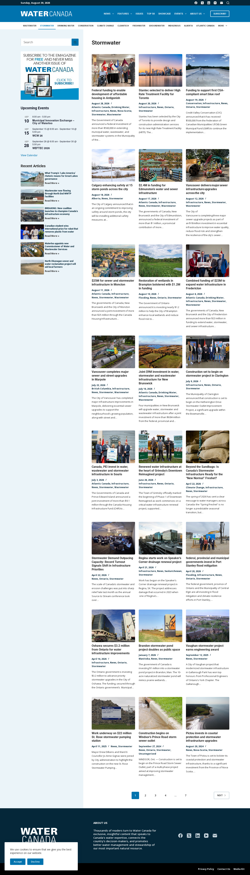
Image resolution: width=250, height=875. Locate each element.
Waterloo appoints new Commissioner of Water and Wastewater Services (59, 246)
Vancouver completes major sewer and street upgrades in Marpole (110, 375)
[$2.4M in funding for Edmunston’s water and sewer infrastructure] (160, 165)
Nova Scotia (124, 110)
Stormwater (47, 25)
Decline (35, 861)
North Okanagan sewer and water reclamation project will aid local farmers (60, 264)
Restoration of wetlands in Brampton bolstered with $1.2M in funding (159, 284)
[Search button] (75, 42)
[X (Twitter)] (202, 2)
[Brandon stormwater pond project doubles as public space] (160, 625)
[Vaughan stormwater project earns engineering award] (207, 625)
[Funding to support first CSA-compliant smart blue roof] (207, 70)
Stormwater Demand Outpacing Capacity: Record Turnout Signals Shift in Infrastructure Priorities (112, 563)
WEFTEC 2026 (41, 148)
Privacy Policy (206, 869)
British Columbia (101, 388)
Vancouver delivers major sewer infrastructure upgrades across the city (207, 189)
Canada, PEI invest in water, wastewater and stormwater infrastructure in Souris (110, 470)
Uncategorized (147, 753)
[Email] (221, 2)
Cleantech (123, 25)
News (107, 13)
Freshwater (139, 25)
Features (123, 13)
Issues (139, 13)
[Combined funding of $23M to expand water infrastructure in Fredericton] (207, 260)
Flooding (144, 297)
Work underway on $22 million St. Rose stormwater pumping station (112, 737)
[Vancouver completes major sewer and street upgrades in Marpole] (113, 352)
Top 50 (151, 13)
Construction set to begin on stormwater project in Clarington (207, 373)
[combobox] (46, 42)
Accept (18, 861)
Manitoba (144, 658)
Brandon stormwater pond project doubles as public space (159, 647)
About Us (196, 13)
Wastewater (29, 25)
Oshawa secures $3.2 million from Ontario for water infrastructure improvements (111, 649)
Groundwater (157, 25)
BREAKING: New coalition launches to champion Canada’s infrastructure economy (61, 211)
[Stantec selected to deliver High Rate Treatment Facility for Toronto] (160, 70)
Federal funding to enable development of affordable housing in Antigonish (109, 94)
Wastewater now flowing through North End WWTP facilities (58, 193)
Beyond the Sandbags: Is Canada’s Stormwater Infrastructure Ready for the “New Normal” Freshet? (204, 472)
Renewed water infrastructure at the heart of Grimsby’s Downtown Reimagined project (160, 470)
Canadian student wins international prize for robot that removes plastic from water (61, 228)
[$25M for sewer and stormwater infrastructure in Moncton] (113, 260)
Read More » (52, 183)
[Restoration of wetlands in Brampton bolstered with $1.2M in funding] (160, 260)
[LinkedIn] (208, 2)
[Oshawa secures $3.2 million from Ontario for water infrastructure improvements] (113, 625)
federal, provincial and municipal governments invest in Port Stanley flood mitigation (207, 562)
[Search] (228, 2)
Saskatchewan (173, 571)
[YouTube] (215, 2)
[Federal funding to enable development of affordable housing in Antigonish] (113, 70)
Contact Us (223, 869)
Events (178, 13)
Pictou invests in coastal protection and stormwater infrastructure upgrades (203, 737)
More (221, 25)
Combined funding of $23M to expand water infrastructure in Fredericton (206, 284)
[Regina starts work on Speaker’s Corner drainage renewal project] (160, 538)
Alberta (188, 25)
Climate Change (105, 25)
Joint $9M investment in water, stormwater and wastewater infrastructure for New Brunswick (159, 377)
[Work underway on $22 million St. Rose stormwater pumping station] (113, 713)
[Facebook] (196, 2)
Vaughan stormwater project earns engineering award (204, 647)
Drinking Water (65, 25)
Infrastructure (100, 110)
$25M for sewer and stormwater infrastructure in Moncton (113, 282)
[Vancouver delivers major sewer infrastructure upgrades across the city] (207, 165)
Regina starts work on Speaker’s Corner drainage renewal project (160, 560)
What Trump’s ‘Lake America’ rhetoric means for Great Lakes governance (61, 176)
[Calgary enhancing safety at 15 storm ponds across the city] (113, 165)
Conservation (85, 25)
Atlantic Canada (205, 25)
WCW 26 (37, 135)
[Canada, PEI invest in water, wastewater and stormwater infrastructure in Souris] (113, 447)
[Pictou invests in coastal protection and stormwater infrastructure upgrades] (207, 713)
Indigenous (174, 25)
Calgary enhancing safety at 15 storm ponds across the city (112, 187)
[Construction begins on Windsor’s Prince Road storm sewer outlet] (160, 713)
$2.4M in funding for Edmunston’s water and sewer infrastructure (158, 189)
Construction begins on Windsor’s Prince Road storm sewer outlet (157, 737)
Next (220, 795)
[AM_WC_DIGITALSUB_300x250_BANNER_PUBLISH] (50, 75)
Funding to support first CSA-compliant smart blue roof (205, 92)
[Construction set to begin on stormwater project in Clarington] (207, 352)
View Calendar (29, 155)
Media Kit (239, 869)
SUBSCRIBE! (219, 13)
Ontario (169, 107)
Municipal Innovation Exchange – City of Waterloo (53, 121)
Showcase (164, 13)
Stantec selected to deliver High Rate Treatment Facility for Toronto (159, 94)
